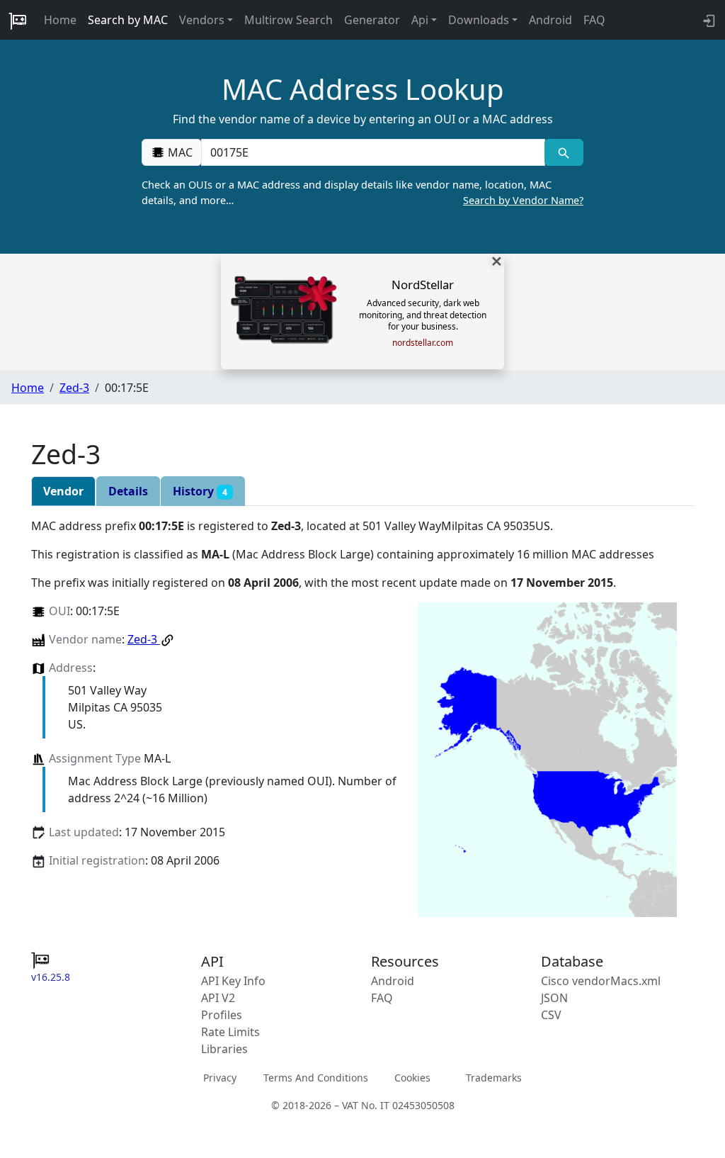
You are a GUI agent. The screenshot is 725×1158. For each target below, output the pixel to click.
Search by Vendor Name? (523, 200)
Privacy (219, 1077)
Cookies (412, 1077)
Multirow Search (288, 20)
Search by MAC (128, 20)
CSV (551, 1015)
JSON (554, 998)
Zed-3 (74, 387)
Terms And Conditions (315, 1077)
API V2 (218, 998)
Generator (372, 20)
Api (419, 20)
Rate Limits (230, 1032)
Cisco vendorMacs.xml (601, 981)
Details (128, 491)
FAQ (594, 20)
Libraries (224, 1049)
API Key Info (233, 981)
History (200, 491)
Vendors (201, 20)
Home (60, 20)
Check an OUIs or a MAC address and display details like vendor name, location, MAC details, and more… (362, 192)
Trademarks (494, 1077)
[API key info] (708, 19)
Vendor (63, 491)
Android (550, 20)
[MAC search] (563, 152)
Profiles (221, 1015)
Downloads (478, 20)
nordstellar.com (422, 343)
